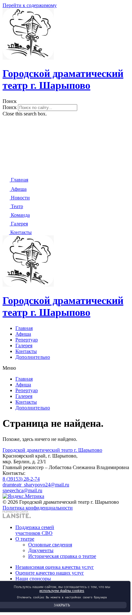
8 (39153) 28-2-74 (21, 479)
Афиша (23, 334)
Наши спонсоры (33, 578)
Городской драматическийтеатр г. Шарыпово (63, 79)
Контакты (26, 351)
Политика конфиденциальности (38, 507)
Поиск (10, 107)
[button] (66, 101)
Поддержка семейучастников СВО (34, 530)
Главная (24, 328)
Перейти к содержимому (30, 5)
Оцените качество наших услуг (49, 573)
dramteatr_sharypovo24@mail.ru (36, 484)
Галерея (23, 345)
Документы (41, 550)
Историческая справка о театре (62, 556)
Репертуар (26, 339)
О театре (24, 539)
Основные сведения (50, 544)
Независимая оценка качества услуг (54, 567)
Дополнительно (32, 357)
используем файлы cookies (61, 591)
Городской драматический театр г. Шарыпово (52, 450)
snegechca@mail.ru (22, 490)
